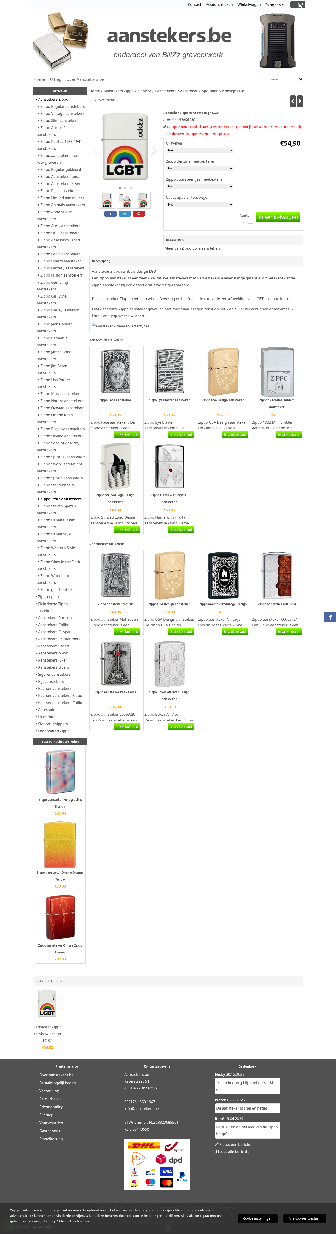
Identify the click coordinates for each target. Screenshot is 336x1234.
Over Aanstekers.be (85, 79)
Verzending (49, 1090)
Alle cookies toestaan (305, 1218)
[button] (120, 188)
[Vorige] (293, 101)
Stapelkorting (51, 1138)
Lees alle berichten (235, 1151)
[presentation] (96, 151)
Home (39, 79)
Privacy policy (51, 1106)
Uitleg (55, 79)
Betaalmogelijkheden (57, 1082)
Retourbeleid (50, 1098)
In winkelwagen (278, 217)
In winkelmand (127, 434)
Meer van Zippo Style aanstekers (193, 248)
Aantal (245, 215)
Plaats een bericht (235, 1144)
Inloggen (273, 4)
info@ (129, 1108)
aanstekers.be (146, 1108)
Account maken (219, 4)
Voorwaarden (51, 1122)
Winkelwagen (249, 4)
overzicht (106, 100)
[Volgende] (300, 101)
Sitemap (46, 1114)
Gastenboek (49, 1130)
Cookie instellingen (257, 1218)
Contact (194, 4)
